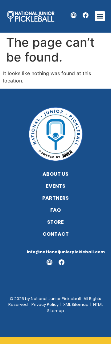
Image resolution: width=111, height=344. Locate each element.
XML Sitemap (75, 304)
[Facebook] (85, 15)
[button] (100, 16)
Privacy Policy (45, 304)
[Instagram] (73, 15)
